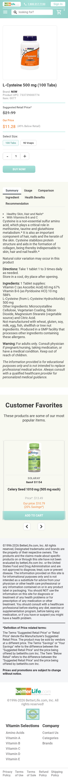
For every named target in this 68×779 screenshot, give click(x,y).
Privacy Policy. (7, 773)
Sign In (58, 4)
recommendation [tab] (17, 203)
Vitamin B (13, 743)
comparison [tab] (46, 190)
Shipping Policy (57, 773)
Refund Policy (43, 773)
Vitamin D (13, 754)
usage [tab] (28, 190)
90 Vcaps (28, 142)
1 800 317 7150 (36, 4)
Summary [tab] (12, 190)
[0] (59, 12)
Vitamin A (13, 738)
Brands (47, 743)
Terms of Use (19, 773)
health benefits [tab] (35, 197)
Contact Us (50, 733)
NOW (14, 91)
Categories (50, 738)
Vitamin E (13, 759)
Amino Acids (15, 733)
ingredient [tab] (12, 197)
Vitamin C (13, 748)
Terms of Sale (31, 773)
